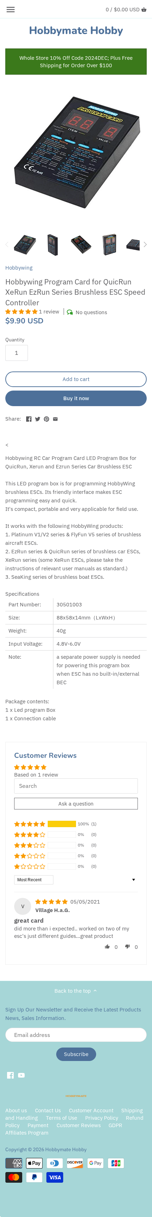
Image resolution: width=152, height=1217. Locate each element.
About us (16, 1110)
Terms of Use (61, 1117)
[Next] (145, 244)
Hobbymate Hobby (76, 30)
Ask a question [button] (76, 803)
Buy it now (76, 398)
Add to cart (76, 379)
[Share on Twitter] (37, 418)
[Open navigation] (10, 9)
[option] (24, 244)
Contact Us (48, 1110)
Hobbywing (19, 267)
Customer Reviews (79, 1125)
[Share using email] (55, 418)
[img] (52, 901)
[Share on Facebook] (28, 418)
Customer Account (91, 1110)
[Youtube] (21, 1075)
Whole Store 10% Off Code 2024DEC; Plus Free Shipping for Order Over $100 (76, 61)
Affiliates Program (26, 1132)
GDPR (115, 1125)
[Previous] (7, 244)
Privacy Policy (102, 1117)
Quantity (14, 339)
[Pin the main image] (46, 418)
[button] (22, 311)
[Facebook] (10, 1075)
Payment (38, 1125)
